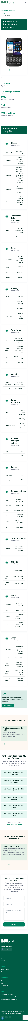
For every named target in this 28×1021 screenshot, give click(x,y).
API (2, 983)
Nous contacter (4, 972)
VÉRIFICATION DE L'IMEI (8, 10)
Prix (2, 980)
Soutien (3, 960)
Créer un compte (8, 705)
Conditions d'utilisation (6, 994)
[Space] (7, 941)
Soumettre (14, 924)
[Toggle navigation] (25, 2)
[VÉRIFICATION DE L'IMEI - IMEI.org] (7, 2)
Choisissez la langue (6, 946)
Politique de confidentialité (7, 997)
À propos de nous (5, 969)
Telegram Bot (4, 985)
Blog (2, 958)
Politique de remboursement (8, 999)
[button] (22, 52)
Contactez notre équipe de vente (13, 824)
